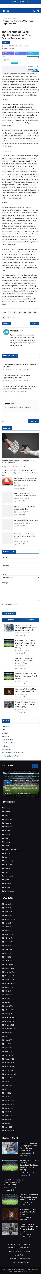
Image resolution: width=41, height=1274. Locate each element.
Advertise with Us (7, 739)
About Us (5, 733)
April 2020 (8, 1123)
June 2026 (8, 911)
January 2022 (9, 1059)
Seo (6, 872)
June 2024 (8, 949)
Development (9, 819)
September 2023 (10, 983)
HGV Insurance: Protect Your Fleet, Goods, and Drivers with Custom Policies (25, 481)
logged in (15, 407)
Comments (30, 620)
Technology (8, 883)
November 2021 (10, 1066)
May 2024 (8, 953)
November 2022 (10, 1021)
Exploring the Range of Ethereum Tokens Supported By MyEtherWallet (16, 377)
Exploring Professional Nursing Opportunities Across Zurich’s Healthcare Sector (26, 627)
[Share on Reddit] (35, 312)
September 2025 (10, 919)
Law (6, 857)
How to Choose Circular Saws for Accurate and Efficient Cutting (24, 660)
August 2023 (9, 987)
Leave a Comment (9, 48)
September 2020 (10, 1104)
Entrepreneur (9, 827)
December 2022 (10, 1017)
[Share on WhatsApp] (25, 312)
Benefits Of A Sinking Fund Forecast (26, 520)
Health (7, 846)
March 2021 (9, 1097)
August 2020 (9, 1108)
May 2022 (8, 1044)
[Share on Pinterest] (30, 312)
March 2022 (9, 1051)
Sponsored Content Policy (10, 756)
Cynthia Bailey (22, 46)
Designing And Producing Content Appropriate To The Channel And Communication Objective (19, 387)
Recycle (7, 868)
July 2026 (8, 908)
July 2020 (8, 1112)
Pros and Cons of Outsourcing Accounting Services (24, 508)
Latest (11, 620)
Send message (9, 613)
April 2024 (8, 957)
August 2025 (9, 923)
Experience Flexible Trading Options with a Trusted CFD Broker (19, 366)
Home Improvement (11, 849)
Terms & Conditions (8, 743)
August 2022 (9, 1032)
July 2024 (8, 945)
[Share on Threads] (9, 318)
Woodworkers (9, 891)
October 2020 (9, 1100)
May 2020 (8, 1119)
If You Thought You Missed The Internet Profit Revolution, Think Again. (24, 536)
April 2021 (8, 1093)
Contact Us (5, 726)
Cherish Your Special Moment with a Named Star (7, 324)
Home (4, 730)
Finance (7, 834)
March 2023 (9, 1006)
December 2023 (10, 972)
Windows (8, 887)
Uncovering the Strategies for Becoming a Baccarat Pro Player (35, 324)
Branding (8, 808)
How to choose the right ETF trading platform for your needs (25, 494)
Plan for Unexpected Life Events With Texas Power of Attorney (18, 462)
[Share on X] (15, 312)
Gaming (7, 842)
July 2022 (8, 1036)
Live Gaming (9, 861)
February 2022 (9, 1055)
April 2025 (8, 930)
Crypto (7, 815)
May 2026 (8, 915)
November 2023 (10, 976)
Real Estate (8, 864)
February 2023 (9, 1010)
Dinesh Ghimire (27, 1271)
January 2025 (9, 942)
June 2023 (8, 995)
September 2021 (10, 1074)
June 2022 (8, 1040)
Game (7, 838)
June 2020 (8, 1116)
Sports (8, 782)
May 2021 (8, 1089)
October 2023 (9, 980)
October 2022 (9, 1025)
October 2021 (9, 1070)
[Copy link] (14, 318)
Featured (8, 830)
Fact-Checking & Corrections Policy (13, 752)
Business (5, 42)
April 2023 (8, 1002)
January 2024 (9, 968)
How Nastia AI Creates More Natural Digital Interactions (25, 690)
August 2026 (9, 904)
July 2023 (8, 991)
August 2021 (9, 1078)
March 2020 (9, 1127)
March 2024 (9, 961)
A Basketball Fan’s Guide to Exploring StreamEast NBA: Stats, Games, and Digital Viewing (25, 644)
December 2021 (10, 1063)
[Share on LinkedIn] (20, 312)
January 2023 (9, 1014)
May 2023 (8, 998)
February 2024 (9, 964)
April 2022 (8, 1048)
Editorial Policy (6, 749)
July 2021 (8, 1082)
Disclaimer (5, 746)
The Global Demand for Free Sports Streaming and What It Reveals (26, 676)
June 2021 (8, 1085)
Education (8, 823)
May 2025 (8, 927)
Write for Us (5, 736)
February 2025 (9, 938)
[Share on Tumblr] (4, 318)
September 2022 (10, 1029)
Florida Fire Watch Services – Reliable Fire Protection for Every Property (26, 704)
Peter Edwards (19, 635)
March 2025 (9, 934)
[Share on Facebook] (10, 312)
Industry (7, 853)
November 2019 (10, 1131)
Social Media (9, 876)
